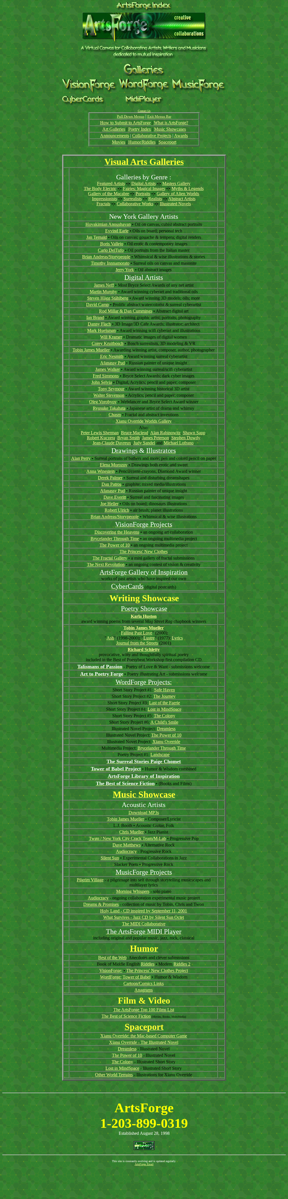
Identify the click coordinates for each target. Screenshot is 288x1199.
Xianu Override (166, 741)
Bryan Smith (128, 437)
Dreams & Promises (101, 904)
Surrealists (132, 198)
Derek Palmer (110, 477)
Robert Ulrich (117, 510)
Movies (118, 142)
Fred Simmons (106, 375)
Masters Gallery (176, 183)
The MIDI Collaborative (143, 923)
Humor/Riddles (142, 142)
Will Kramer (111, 337)
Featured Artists (111, 183)
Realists (155, 198)
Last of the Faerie (164, 702)
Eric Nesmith (111, 356)
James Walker (107, 369)
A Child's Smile (164, 722)
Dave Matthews (126, 845)
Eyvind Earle (117, 230)
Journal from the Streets (137, 643)
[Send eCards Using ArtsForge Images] (83, 104)
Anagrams (143, 990)
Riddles (147, 964)
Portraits (143, 193)
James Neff (104, 285)
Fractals (103, 203)
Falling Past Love (136, 632)
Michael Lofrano (179, 442)
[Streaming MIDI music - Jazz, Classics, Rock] (144, 102)
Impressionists (104, 198)
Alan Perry (81, 458)
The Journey (164, 696)
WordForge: (111, 977)
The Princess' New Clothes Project (157, 970)
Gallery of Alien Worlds (178, 193)
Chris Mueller (131, 832)
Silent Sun (110, 857)
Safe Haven (164, 689)
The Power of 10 (115, 545)
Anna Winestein (100, 471)
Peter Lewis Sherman (100, 432)
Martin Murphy (103, 291)
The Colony (164, 715)
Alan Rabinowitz (165, 432)
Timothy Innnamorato (110, 263)
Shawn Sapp (194, 432)
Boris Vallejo (111, 243)
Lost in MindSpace (164, 709)
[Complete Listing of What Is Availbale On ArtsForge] (144, 9)
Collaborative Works (135, 203)
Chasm (115, 414)
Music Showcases (170, 129)
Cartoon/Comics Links (143, 983)
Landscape (160, 754)
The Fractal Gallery (110, 558)
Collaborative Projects (151, 135)
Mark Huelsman (101, 330)
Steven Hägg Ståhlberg (107, 298)
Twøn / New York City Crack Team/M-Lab (127, 838)
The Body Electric (100, 188)
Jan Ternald (96, 237)
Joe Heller (109, 503)
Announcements (114, 135)
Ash (110, 638)
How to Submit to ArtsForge (125, 122)
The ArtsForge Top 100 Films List (143, 1009)
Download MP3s (144, 812)
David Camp (97, 304)
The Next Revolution (106, 564)
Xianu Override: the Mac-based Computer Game (143, 1035)
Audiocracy (126, 851)
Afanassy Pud (112, 362)
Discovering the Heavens (116, 532)
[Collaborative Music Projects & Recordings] (199, 92)
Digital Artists (143, 183)
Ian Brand (95, 317)
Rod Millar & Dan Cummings (125, 311)
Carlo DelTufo (111, 250)
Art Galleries (113, 129)
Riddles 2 (182, 964)
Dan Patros (111, 484)
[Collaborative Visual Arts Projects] (89, 92)
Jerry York (125, 269)
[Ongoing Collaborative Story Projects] (144, 92)
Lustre (149, 638)
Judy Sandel (144, 442)
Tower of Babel (136, 977)
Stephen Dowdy (185, 437)
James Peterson (155, 437)
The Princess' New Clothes (144, 551)
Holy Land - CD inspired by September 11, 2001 (143, 910)
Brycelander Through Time (115, 538)
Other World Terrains (114, 1074)
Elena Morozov (113, 464)
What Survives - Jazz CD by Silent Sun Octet (143, 917)
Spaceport (167, 142)
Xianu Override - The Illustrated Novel (143, 1042)
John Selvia (101, 382)
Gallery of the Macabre (108, 193)
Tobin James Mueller (91, 349)
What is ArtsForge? (171, 122)
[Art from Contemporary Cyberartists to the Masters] (144, 74)
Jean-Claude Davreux (112, 442)
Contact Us (144, 110)
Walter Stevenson (108, 395)
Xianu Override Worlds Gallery (144, 421)
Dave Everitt (115, 497)
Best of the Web (112, 957)
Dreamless (166, 728)
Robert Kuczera (101, 437)
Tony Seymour (111, 388)
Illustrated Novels (175, 203)
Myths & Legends (188, 188)
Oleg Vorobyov (103, 401)
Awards (181, 135)
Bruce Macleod (134, 432)
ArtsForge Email (144, 1164)
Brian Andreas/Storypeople (106, 256)
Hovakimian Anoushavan (108, 224)
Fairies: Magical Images (144, 188)
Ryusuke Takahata (109, 408)
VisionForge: (110, 970)
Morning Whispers (132, 891)
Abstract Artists (181, 198)
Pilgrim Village (90, 879)
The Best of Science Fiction (126, 1016)
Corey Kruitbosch (107, 343)
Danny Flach (99, 324)
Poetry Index (139, 129)
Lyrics (177, 638)
